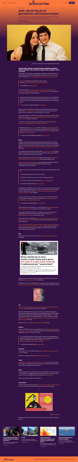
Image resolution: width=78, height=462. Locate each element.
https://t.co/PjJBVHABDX (29, 82)
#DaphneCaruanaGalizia (51, 127)
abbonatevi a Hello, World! (43, 355)
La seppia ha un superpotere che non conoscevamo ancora (31, 362)
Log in (66, 2)
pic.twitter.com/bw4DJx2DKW (36, 341)
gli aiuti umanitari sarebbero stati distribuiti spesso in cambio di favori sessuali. (40, 146)
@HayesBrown (23, 200)
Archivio (9, 2)
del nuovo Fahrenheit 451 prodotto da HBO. (35, 322)
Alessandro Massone (23, 20)
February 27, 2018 (40, 183)
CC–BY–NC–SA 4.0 (38, 459)
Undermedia (45, 459)
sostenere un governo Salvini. (30, 279)
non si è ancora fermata (47, 151)
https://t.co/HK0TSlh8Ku (49, 198)
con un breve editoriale (30, 110)
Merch (14, 2)
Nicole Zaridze (56, 414)
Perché (4, 2)
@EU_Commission (32, 127)
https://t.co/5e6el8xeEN (47, 180)
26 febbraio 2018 (33, 85)
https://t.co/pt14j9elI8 (25, 341)
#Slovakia (22, 81)
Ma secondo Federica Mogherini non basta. (28, 162)
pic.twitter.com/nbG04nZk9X (41, 82)
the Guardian (49, 375)
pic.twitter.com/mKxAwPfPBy (33, 200)
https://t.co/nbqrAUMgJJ (28, 132)
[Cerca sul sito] (63, 3)
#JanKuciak (47, 130)
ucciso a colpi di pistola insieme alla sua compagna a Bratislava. (43, 76)
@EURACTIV (48, 339)
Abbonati (72, 2)
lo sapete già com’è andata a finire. (48, 235)
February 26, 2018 (45, 135)
